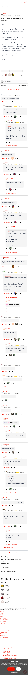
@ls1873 (9, 126)
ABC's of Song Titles (5, 563)
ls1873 (6, 105)
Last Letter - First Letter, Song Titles (8, 571)
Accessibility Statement (7, 654)
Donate (1, 613)
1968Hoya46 (7, 601)
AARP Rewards (3, 618)
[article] (14, 98)
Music (3, 10)
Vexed (6, 593)
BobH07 (6, 585)
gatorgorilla (9, 120)
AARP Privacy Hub (6, 651)
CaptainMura (6, 94)
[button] (1, 2)
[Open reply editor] (14, 81)
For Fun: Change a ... (5, 567)
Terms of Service (6, 652)
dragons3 (7, 508)
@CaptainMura (8, 276)
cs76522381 (10, 178)
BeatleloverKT (8, 589)
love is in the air (5, 71)
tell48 (8, 300)
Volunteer (2, 614)
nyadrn (4, 13)
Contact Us (2, 623)
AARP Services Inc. (4, 637)
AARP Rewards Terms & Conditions (10, 655)
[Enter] (2, 6)
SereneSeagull (8, 597)
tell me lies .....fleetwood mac (16, 71)
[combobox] (14, 6)
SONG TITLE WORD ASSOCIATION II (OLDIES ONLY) (12, 559)
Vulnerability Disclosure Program (9, 658)
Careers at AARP (3, 632)
